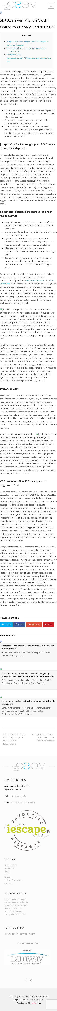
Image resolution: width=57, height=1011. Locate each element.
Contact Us (8, 883)
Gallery (7, 871)
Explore (7, 874)
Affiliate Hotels (30, 943)
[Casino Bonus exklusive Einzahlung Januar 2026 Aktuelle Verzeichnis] (28, 697)
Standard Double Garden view (16, 902)
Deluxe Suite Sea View (13, 908)
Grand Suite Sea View (13, 911)
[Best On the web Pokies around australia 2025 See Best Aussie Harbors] (28, 641)
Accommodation (10, 865)
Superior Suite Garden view (15, 905)
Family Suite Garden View (15, 914)
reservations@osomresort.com (19, 933)
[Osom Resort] (19, 5)
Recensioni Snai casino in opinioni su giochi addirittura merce (42, 737)
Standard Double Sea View (15, 899)
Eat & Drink (9, 868)
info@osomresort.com (23, 802)
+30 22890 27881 (18, 795)
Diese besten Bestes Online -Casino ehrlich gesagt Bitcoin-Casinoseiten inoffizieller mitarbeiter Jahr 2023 (28, 675)
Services (7, 877)
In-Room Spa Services (13, 880)
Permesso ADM (14, 54)
